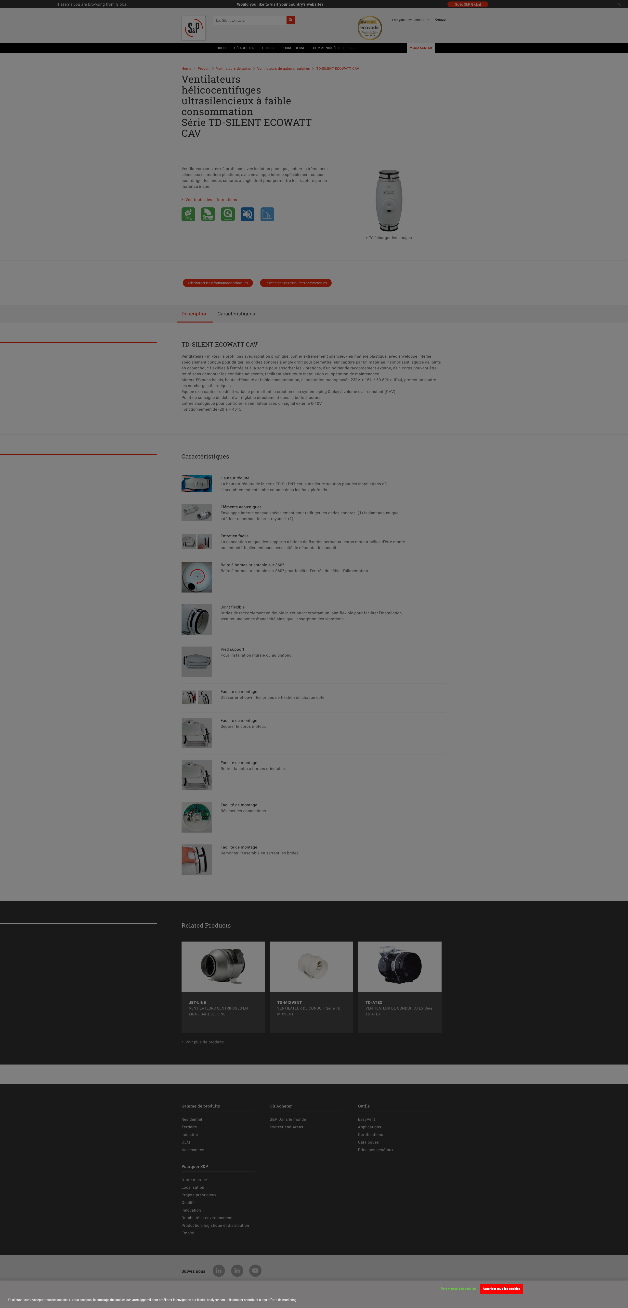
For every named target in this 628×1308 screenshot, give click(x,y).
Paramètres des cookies (458, 1288)
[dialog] (314, 1294)
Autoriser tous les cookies (501, 1288)
